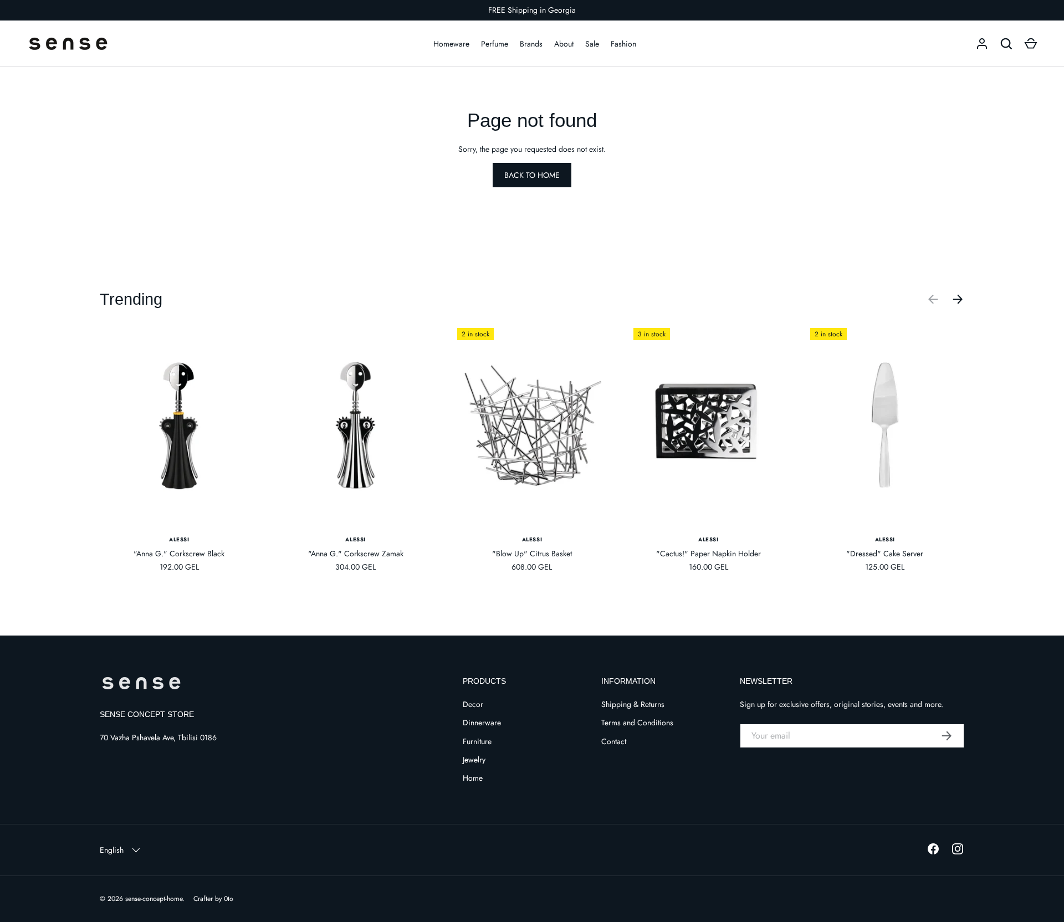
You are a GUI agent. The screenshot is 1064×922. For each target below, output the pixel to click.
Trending (131, 299)
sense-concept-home (153, 899)
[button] (1031, 44)
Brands (531, 43)
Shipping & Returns (632, 704)
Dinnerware (482, 722)
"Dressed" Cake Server (884, 553)
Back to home (532, 175)
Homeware (451, 43)
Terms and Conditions (637, 722)
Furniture (477, 741)
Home (473, 777)
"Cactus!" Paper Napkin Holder (708, 553)
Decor (473, 704)
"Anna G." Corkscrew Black (179, 553)
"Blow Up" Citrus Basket (532, 553)
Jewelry (474, 759)
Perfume (494, 43)
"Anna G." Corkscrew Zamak (355, 553)
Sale (592, 43)
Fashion (623, 43)
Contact (613, 741)
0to (228, 899)
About (564, 43)
